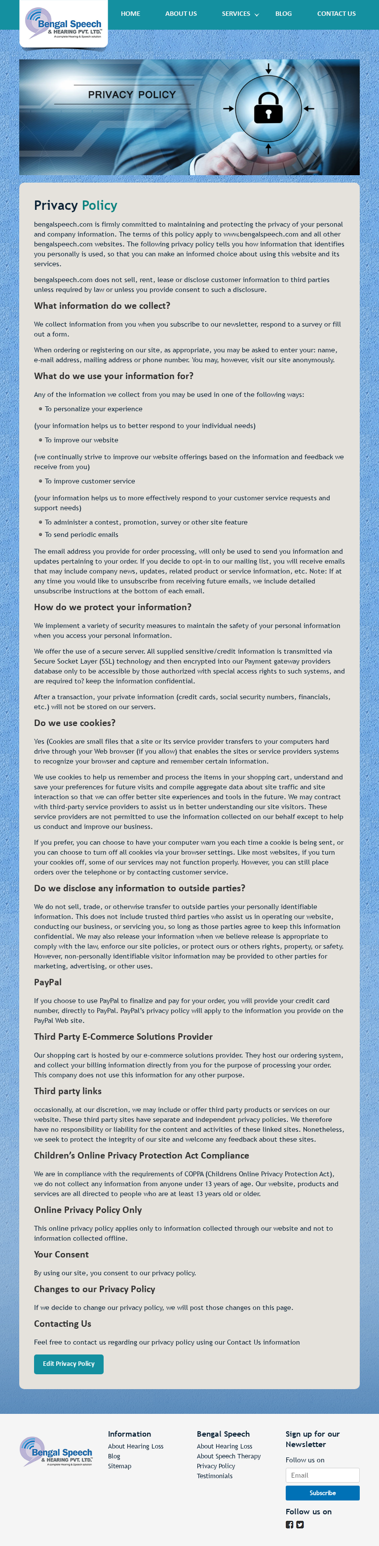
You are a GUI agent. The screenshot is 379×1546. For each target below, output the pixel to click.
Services (236, 14)
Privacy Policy (216, 1466)
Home (130, 14)
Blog (283, 14)
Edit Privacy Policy (69, 1364)
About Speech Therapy (229, 1456)
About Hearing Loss (135, 1446)
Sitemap (119, 1466)
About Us (181, 14)
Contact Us (336, 14)
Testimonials (214, 1476)
